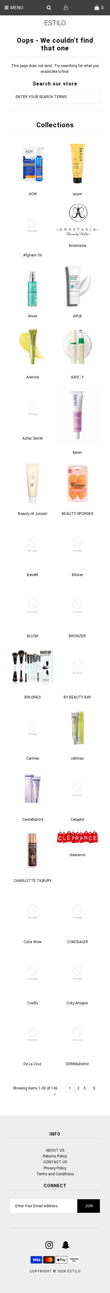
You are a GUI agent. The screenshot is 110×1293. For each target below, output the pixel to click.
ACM (33, 194)
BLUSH (32, 636)
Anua (32, 316)
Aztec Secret (32, 438)
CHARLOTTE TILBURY (33, 881)
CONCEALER (77, 942)
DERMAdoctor (77, 1064)
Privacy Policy (55, 1168)
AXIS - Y (77, 377)
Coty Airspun (77, 1003)
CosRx (32, 1003)
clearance (77, 855)
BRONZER (77, 636)
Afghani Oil (32, 255)
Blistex (77, 575)
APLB (77, 316)
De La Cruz (33, 1064)
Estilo (55, 23)
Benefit (32, 575)
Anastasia (77, 245)
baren (77, 452)
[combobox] (55, 97)
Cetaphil (77, 819)
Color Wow (33, 942)
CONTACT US (55, 1162)
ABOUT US (55, 1150)
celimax (77, 758)
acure (77, 194)
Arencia (32, 377)
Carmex (32, 758)
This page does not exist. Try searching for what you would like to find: (55, 69)
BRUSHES (32, 697)
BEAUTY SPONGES (77, 514)
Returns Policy (55, 1156)
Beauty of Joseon (32, 514)
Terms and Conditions (55, 1174)
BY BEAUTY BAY (77, 697)
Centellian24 (32, 819)
